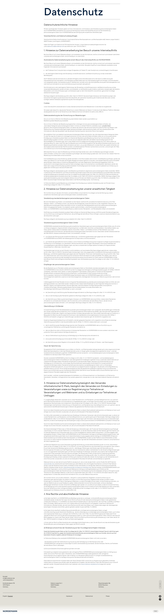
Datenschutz (89, 596)
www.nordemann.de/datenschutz (90, 564)
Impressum (69, 596)
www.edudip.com (49, 464)
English (5, 596)
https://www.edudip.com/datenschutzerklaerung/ (77, 467)
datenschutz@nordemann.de (55, 46)
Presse (108, 596)
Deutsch (10, 596)
